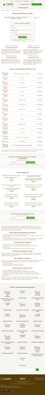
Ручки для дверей (22, 87)
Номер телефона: (14, 30)
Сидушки (22, 82)
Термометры (22, 109)
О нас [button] (12, 1)
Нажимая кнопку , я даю (21, 40)
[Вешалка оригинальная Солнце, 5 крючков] (33, 194)
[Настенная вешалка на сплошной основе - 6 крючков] (11, 185)
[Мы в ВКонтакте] (21, 378)
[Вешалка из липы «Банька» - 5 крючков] (11, 175)
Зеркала (22, 95)
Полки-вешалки (22, 124)
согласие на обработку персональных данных (21, 40)
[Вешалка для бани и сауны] (35, 17)
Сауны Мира (9, 260)
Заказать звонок (37, 4)
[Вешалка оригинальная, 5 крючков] (33, 203)
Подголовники (22, 100)
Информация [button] (26, 1)
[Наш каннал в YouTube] (22, 378)
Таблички (22, 91)
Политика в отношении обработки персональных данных (11, 387)
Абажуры (22, 128)
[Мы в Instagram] (24, 378)
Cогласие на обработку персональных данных (9, 386)
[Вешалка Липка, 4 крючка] (11, 194)
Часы (22, 114)
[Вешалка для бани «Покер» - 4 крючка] (33, 185)
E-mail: (12, 25)
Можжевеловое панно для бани (22, 73)
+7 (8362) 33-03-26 (25, 4)
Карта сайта (3, 385)
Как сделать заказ (18, 1)
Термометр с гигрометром (22, 137)
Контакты (32, 1)
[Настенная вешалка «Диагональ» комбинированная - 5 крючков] (33, 175)
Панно (22, 78)
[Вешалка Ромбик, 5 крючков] (11, 203)
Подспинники (22, 104)
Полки (22, 119)
